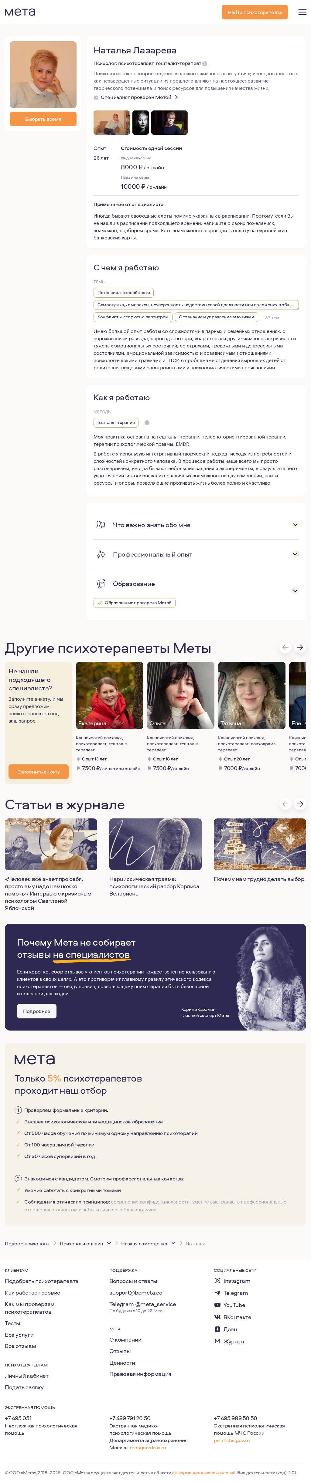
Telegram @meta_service (142, 1304)
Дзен (230, 1329)
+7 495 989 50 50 (235, 1418)
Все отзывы (20, 1346)
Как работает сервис (32, 1292)
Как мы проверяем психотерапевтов (30, 1308)
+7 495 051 (18, 1418)
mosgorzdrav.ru (148, 1447)
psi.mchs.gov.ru (232, 1440)
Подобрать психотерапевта (42, 1281)
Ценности (122, 1362)
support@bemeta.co (135, 1292)
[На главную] (20, 12)
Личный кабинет (27, 1376)
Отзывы (120, 1351)
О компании (125, 1339)
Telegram (236, 1293)
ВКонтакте (237, 1317)
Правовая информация (140, 1374)
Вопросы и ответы (133, 1281)
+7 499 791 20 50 (130, 1418)
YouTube (234, 1305)
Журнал (234, 1341)
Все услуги (19, 1335)
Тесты (12, 1323)
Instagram (237, 1281)
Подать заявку (24, 1387)
